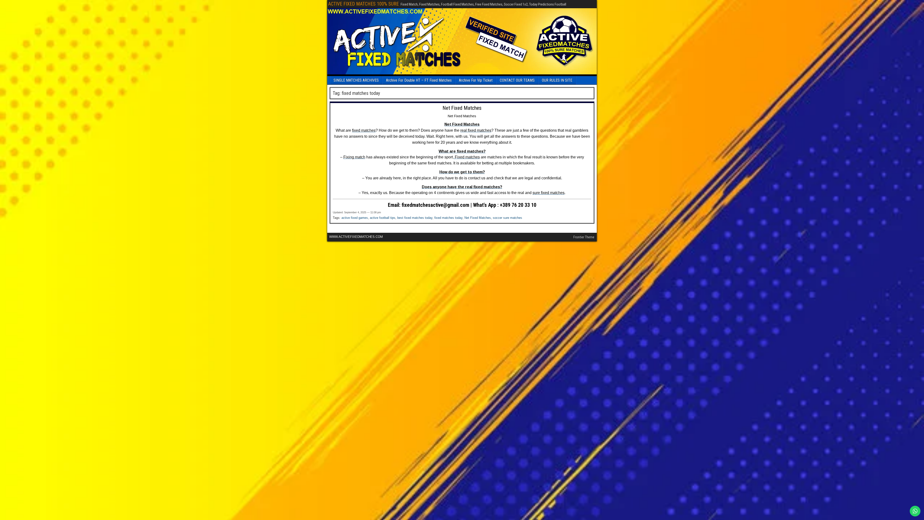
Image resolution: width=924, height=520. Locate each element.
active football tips (382, 218)
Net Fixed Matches (462, 108)
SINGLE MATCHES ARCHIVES (356, 80)
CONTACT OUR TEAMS (517, 80)
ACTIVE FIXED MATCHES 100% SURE (363, 4)
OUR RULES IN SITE (557, 80)
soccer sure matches (507, 218)
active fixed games (354, 218)
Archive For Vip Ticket (476, 80)
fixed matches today (448, 218)
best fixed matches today (414, 218)
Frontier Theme (583, 237)
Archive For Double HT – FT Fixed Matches (419, 80)
